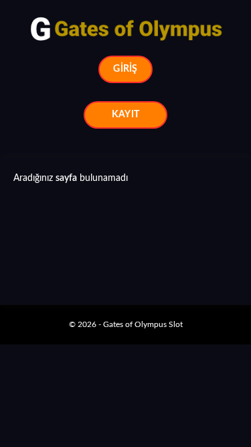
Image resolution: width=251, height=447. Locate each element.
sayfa (66, 178)
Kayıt (125, 114)
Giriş (125, 69)
